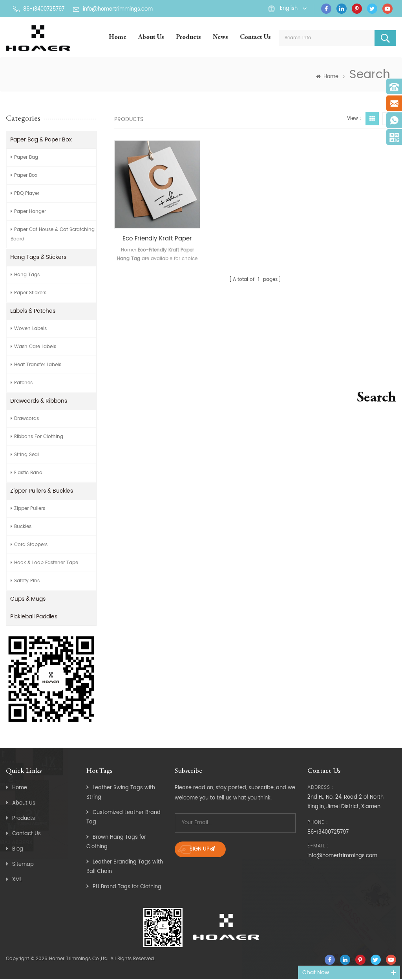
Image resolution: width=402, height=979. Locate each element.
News (220, 37)
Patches (23, 383)
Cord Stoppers (31, 544)
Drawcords (26, 418)
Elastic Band (28, 473)
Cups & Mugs (28, 598)
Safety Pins (27, 581)
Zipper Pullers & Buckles (41, 490)
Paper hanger (30, 211)
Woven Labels (30, 328)
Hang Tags (27, 275)
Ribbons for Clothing (38, 436)
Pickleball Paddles (33, 616)
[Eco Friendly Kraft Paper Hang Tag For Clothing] (157, 184)
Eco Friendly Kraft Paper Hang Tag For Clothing (157, 239)
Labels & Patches (32, 310)
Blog (17, 849)
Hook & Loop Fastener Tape (46, 562)
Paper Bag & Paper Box (41, 139)
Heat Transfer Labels (37, 364)
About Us (151, 37)
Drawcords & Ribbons (38, 400)
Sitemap (23, 864)
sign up (200, 849)
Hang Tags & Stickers (38, 257)
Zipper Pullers (29, 508)
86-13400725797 (43, 9)
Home (117, 37)
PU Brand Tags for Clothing (127, 887)
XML (17, 880)
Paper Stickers (30, 293)
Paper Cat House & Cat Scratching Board (53, 234)
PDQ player (26, 193)
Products (188, 37)
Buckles (22, 526)
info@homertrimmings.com (118, 9)
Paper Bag (26, 157)
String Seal (26, 454)
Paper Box (25, 175)
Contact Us (255, 37)
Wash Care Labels (35, 346)
